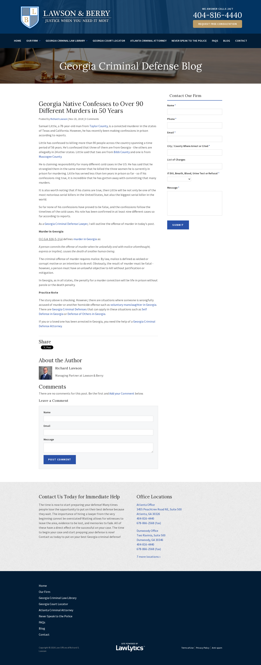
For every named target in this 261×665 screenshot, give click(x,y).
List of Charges (176, 159)
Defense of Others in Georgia (86, 314)
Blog (226, 40)
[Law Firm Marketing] (130, 647)
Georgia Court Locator (109, 40)
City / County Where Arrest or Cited (188, 146)
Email (47, 426)
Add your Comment (121, 393)
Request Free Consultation (217, 24)
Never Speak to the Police (189, 40)
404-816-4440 (217, 15)
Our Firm (32, 40)
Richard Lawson (58, 119)
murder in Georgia (85, 239)
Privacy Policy (202, 647)
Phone (171, 119)
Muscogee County (50, 156)
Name (47, 412)
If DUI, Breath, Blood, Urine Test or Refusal (193, 173)
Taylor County (98, 126)
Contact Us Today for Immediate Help (79, 497)
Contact (241, 40)
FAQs (215, 40)
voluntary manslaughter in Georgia (133, 305)
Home (17, 40)
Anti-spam (217, 647)
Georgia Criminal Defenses (69, 309)
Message (49, 439)
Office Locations (154, 497)
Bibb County (122, 152)
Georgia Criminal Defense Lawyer (66, 224)
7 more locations (148, 556)
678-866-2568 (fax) (149, 523)
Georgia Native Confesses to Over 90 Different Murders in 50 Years (91, 107)
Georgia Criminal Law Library (65, 40)
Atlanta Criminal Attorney (148, 40)
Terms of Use (187, 647)
